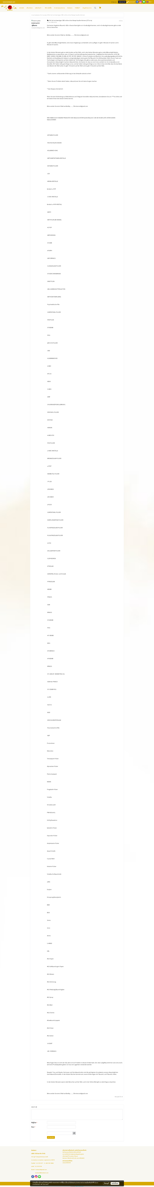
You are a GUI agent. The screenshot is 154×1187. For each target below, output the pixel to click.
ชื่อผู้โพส (34, 1122)
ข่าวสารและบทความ (59, 8)
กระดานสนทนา (35, 15)
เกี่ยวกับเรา (29, 8)
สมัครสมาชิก (122, 2)
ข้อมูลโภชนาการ (87, 8)
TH (149, 2)
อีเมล (33, 1127)
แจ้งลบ (121, 21)
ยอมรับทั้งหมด (115, 1183)
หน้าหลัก (21, 8)
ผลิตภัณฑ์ (38, 8)
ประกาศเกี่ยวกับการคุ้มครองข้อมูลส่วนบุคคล (73, 1154)
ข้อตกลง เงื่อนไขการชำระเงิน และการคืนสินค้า (73, 1158)
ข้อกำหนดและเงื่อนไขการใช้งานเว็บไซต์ (72, 1152)
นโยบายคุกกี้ (45, 1184)
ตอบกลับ (51, 1137)
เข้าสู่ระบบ (113, 2)
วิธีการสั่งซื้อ (48, 8)
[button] (95, 7)
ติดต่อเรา (69, 8)
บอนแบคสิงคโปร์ (67, 1163)
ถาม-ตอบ (44, 15)
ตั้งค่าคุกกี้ (106, 1183)
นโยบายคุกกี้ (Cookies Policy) (70, 1156)
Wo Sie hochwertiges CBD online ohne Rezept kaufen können (66, 15)
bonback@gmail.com (41, 1169)
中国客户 (77, 8)
